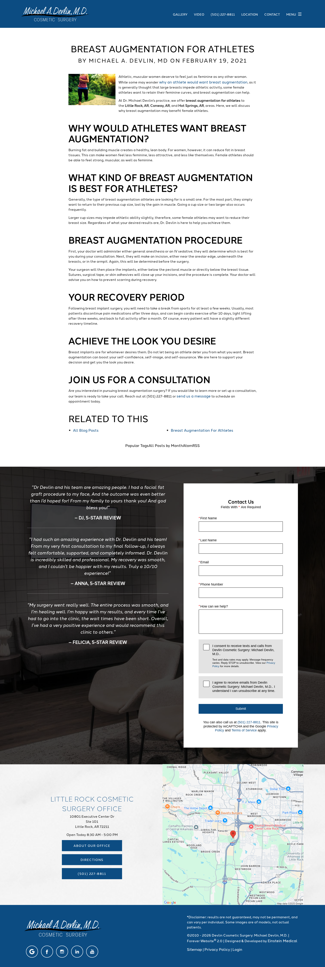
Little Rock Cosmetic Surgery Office (92, 803)
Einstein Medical (282, 940)
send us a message (194, 395)
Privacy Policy (217, 949)
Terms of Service (244, 730)
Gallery (180, 14)
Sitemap (194, 949)
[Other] (32, 952)
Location (249, 14)
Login (237, 949)
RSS (196, 445)
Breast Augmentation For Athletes (202, 430)
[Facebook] (47, 952)
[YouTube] (92, 952)
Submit (240, 709)
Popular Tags (137, 445)
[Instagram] (62, 952)
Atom (187, 445)
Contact (272, 14)
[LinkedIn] (77, 952)
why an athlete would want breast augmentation (203, 81)
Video (199, 14)
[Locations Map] (233, 834)
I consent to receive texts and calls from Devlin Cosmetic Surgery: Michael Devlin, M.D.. (243, 655)
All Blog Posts (86, 430)
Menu (291, 14)
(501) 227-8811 (249, 722)
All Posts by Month (166, 445)
